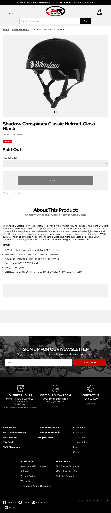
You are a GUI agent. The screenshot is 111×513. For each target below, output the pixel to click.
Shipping (25, 471)
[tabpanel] (55, 73)
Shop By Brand (46, 437)
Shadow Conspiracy (13, 135)
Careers (77, 452)
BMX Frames (10, 437)
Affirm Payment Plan (67, 471)
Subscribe (90, 362)
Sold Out (55, 180)
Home (6, 29)
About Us (78, 432)
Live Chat (91, 403)
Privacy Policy (27, 476)
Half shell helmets (20, 29)
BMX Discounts (11, 447)
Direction (55, 406)
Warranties (26, 481)
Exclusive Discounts (66, 476)
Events (76, 447)
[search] (85, 21)
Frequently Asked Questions (35, 486)
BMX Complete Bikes (14, 432)
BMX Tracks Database (67, 466)
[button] (11, 11)
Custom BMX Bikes (48, 427)
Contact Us (79, 437)
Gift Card (8, 442)
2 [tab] (56, 112)
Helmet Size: (10, 158)
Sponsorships (80, 442)
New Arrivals (10, 427)
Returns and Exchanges (33, 466)
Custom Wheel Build (49, 432)
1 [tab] (54, 112)
